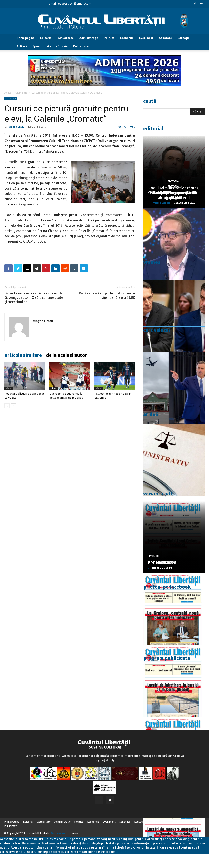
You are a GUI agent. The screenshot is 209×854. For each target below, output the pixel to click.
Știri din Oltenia (57, 46)
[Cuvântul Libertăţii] (104, 21)
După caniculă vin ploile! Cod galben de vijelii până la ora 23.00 (107, 295)
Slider (8, 388)
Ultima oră (21, 92)
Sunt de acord (125, 852)
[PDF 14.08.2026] (174, 681)
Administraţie (88, 38)
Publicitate (81, 46)
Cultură (22, 46)
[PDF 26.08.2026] (174, 609)
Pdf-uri (154, 556)
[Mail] (201, 3)
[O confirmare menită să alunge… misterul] (174, 316)
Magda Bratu (16, 126)
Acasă (7, 92)
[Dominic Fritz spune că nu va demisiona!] (174, 244)
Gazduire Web (59, 833)
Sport (37, 46)
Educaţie (183, 38)
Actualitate (66, 38)
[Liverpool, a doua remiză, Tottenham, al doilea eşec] (69, 376)
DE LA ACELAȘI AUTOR (66, 355)
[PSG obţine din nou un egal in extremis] (114, 376)
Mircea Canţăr (161, 202)
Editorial (46, 38)
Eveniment (146, 38)
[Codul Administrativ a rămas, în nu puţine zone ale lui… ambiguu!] (174, 460)
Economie (126, 38)
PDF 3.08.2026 (161, 562)
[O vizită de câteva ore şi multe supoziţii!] (174, 388)
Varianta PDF (157, 493)
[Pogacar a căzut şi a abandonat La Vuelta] (24, 376)
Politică (109, 38)
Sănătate (165, 38)
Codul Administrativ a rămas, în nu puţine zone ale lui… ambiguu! (174, 193)
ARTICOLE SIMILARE (23, 355)
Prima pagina (25, 38)
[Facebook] (195, 3)
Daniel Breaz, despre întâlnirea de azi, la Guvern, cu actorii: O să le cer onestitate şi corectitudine (33, 297)
